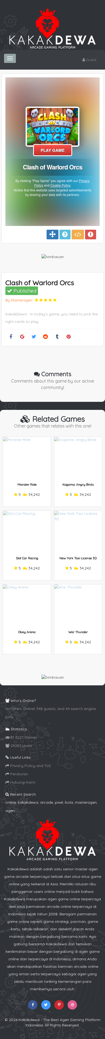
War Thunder (78, 632)
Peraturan (18, 774)
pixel (59, 802)
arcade (46, 802)
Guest (90, 59)
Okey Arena (27, 632)
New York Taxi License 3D (78, 558)
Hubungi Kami (22, 782)
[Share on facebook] (10, 337)
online (10, 802)
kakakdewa (28, 802)
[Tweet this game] (33, 337)
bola (69, 802)
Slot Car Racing (27, 558)
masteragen (86, 802)
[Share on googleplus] (22, 337)
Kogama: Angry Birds (78, 484)
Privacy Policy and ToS (30, 765)
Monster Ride (27, 484)
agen (10, 810)
